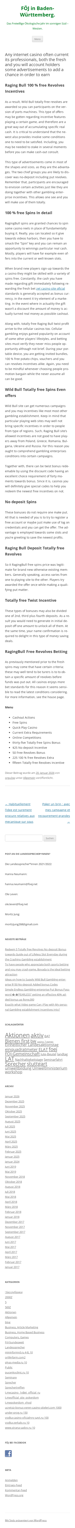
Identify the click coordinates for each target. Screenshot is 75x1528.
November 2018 (15, 1177)
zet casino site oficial (50, 288)
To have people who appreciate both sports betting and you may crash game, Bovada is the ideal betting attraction (37, 969)
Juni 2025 (10, 1131)
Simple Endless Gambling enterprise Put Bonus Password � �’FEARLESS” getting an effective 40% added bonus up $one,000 (37, 994)
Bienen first (17, 1041)
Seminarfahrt (53, 1059)
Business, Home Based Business (24, 1332)
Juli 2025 (10, 1126)
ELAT (43, 1049)
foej (53, 1049)
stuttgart (37, 1063)
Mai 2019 (10, 1172)
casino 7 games (45, 1041)
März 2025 (11, 1146)
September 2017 (15, 1232)
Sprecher (15, 1063)
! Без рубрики (13, 1292)
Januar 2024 (12, 1161)
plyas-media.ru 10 (16, 1362)
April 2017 (11, 1252)
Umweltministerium (49, 1068)
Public (8, 1367)
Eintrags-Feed (13, 1485)
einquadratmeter (21, 1049)
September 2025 (15, 1116)
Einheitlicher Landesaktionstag (32, 1044)
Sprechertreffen (15, 1387)
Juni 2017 (10, 1242)
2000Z (8, 1297)
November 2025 (15, 1106)
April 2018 (11, 1202)
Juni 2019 (10, 1166)
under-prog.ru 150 (16, 1412)
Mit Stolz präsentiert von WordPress (26, 1520)
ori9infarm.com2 (15, 1357)
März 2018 (11, 1207)
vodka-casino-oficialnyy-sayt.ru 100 (27, 1417)
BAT (47, 1036)
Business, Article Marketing (21, 1327)
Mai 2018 (10, 1197)
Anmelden (11, 1480)
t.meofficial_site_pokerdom (22, 1397)
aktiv (37, 1035)
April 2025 (11, 1141)
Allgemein (29, 778)
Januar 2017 (12, 1267)
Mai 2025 (10, 1136)
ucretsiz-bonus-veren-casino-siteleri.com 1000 (33, 1407)
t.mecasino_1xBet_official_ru (22, 1392)
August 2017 (12, 1237)
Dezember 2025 (14, 1101)
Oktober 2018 (13, 1182)
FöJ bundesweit (14, 1342)
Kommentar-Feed (16, 1490)
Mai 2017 (10, 1247)
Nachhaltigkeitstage (29, 1059)
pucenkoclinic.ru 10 (17, 1372)
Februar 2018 (13, 1212)
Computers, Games (17, 1337)
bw (33, 1041)
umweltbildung (18, 1068)
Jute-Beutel (48, 1054)
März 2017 (11, 1257)
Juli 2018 (10, 1192)
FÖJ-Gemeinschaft (22, 1054)
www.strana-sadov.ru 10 (20, 1427)
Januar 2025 (12, 1156)
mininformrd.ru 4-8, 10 (19, 1352)
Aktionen (17, 1035)
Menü (37, 39)
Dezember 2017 (14, 1222)
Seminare (11, 1377)
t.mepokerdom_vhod (18, 1402)
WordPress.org (14, 1495)
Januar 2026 (12, 1096)
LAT (9, 1058)
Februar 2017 (13, 1262)
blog (7, 1322)
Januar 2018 (12, 1217)
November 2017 (15, 1227)
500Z (8, 1307)
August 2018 (12, 1187)
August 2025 (12, 1121)
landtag (62, 1054)
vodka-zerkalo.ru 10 (17, 1422)
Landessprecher (15, 1347)
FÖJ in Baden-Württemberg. (37, 11)
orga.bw (10, 778)
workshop (13, 1071)
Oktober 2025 (13, 1111)
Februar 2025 (13, 1151)
